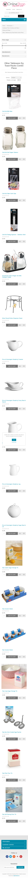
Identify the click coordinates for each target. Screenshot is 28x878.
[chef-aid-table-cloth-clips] (14, 178)
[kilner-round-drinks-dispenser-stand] (14, 303)
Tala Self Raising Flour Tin (9, 814)
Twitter (10, 856)
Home (4, 25)
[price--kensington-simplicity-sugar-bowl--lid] (14, 510)
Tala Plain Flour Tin (7, 773)
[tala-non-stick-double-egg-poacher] (14, 717)
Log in (13, 9)
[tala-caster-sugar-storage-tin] (14, 553)
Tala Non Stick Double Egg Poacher (11, 732)
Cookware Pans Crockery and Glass (11, 28)
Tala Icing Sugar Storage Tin (9, 691)
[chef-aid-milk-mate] (14, 96)
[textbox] (11, 16)
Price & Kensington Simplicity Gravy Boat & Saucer (14, 401)
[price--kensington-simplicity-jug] (14, 428)
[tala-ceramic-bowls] (14, 594)
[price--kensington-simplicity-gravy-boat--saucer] (14, 385)
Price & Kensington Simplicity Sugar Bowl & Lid (14, 526)
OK (14, 439)
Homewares (9, 25)
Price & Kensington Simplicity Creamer (12, 359)
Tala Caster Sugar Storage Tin (10, 567)
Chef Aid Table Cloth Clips (9, 193)
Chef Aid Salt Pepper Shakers (10, 152)
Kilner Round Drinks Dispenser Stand (12, 318)
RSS (14, 856)
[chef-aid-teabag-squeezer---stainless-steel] (14, 220)
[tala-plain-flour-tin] (14, 758)
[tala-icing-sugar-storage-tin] (14, 676)
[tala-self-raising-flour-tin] (14, 799)
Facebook (7, 856)
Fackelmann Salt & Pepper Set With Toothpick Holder (11, 276)
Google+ (21, 856)
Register (8, 9)
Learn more (14, 442)
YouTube (17, 856)
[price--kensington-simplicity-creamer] (14, 344)
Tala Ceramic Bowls (7, 609)
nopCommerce (16, 875)
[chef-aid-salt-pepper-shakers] (14, 137)
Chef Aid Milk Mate (7, 111)
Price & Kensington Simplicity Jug (11, 484)
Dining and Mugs (6, 30)
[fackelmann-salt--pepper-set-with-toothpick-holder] (14, 261)
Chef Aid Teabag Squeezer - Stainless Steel (13, 234)
